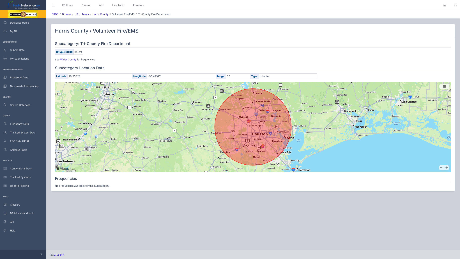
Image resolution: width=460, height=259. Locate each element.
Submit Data (17, 49)
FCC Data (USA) (19, 141)
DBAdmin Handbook (22, 213)
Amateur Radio (18, 149)
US (76, 14)
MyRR (13, 31)
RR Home (67, 5)
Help (12, 230)
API (12, 221)
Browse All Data (19, 77)
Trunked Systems (20, 177)
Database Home (19, 22)
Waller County (68, 59)
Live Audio (118, 5)
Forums (86, 5)
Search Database (20, 104)
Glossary (15, 204)
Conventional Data (21, 168)
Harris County (101, 14)
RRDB (55, 14)
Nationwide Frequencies (24, 86)
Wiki (101, 5)
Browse (66, 14)
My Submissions (19, 58)
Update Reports (19, 185)
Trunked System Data (23, 132)
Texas (85, 14)
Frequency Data (19, 123)
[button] (445, 5)
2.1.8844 (59, 254)
